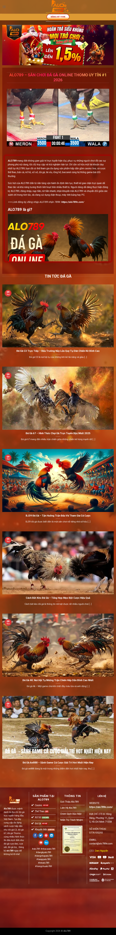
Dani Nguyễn (101, 850)
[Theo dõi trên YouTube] (40, 842)
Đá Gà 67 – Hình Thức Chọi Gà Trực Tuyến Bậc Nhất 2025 (58, 433)
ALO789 (12, 160)
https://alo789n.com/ (72, 202)
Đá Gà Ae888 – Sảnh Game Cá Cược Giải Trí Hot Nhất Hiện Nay (58, 762)
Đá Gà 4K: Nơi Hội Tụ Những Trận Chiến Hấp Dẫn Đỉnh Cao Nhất (58, 680)
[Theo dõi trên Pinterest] (46, 835)
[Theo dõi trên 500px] (46, 842)
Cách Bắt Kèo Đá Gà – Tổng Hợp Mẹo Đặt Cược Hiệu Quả (58, 597)
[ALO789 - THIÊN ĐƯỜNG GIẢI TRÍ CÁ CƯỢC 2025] (59, 7)
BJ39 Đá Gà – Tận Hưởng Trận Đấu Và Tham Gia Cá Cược (58, 515)
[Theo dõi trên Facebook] (35, 835)
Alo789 (7, 808)
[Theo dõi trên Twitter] (40, 835)
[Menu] (4, 6)
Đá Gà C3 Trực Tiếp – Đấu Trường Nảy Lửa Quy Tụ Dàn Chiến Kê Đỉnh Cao (58, 350)
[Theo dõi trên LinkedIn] (51, 835)
